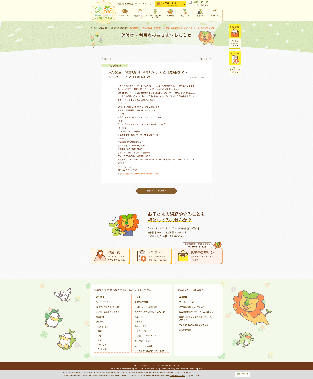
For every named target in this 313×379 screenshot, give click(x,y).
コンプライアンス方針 (144, 346)
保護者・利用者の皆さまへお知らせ (112, 28)
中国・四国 (102, 345)
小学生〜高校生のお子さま (107, 312)
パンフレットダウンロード (145, 336)
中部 (100, 336)
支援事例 (100, 317)
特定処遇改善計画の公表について (194, 325)
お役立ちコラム (141, 331)
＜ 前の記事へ (107, 59)
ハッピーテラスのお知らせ (146, 307)
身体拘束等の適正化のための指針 (149, 351)
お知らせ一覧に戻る (156, 191)
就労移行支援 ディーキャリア (191, 307)
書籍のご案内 (140, 326)
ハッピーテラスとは (104, 302)
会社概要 (183, 297)
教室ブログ (139, 317)
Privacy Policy (168, 369)
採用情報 (138, 322)
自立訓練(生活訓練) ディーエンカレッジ (196, 312)
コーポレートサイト (187, 302)
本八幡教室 (115, 65)
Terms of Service (187, 369)
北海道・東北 (103, 327)
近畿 (100, 340)
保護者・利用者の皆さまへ (150, 312)
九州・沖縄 (102, 349)
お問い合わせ (185, 330)
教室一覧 (100, 322)
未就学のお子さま (108, 307)
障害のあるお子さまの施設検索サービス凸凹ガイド (196, 318)
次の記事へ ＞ (206, 59)
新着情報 (100, 297)
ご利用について (141, 297)
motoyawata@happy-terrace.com (141, 174)
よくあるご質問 (141, 302)
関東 (100, 331)
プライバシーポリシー (144, 341)
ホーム (93, 28)
